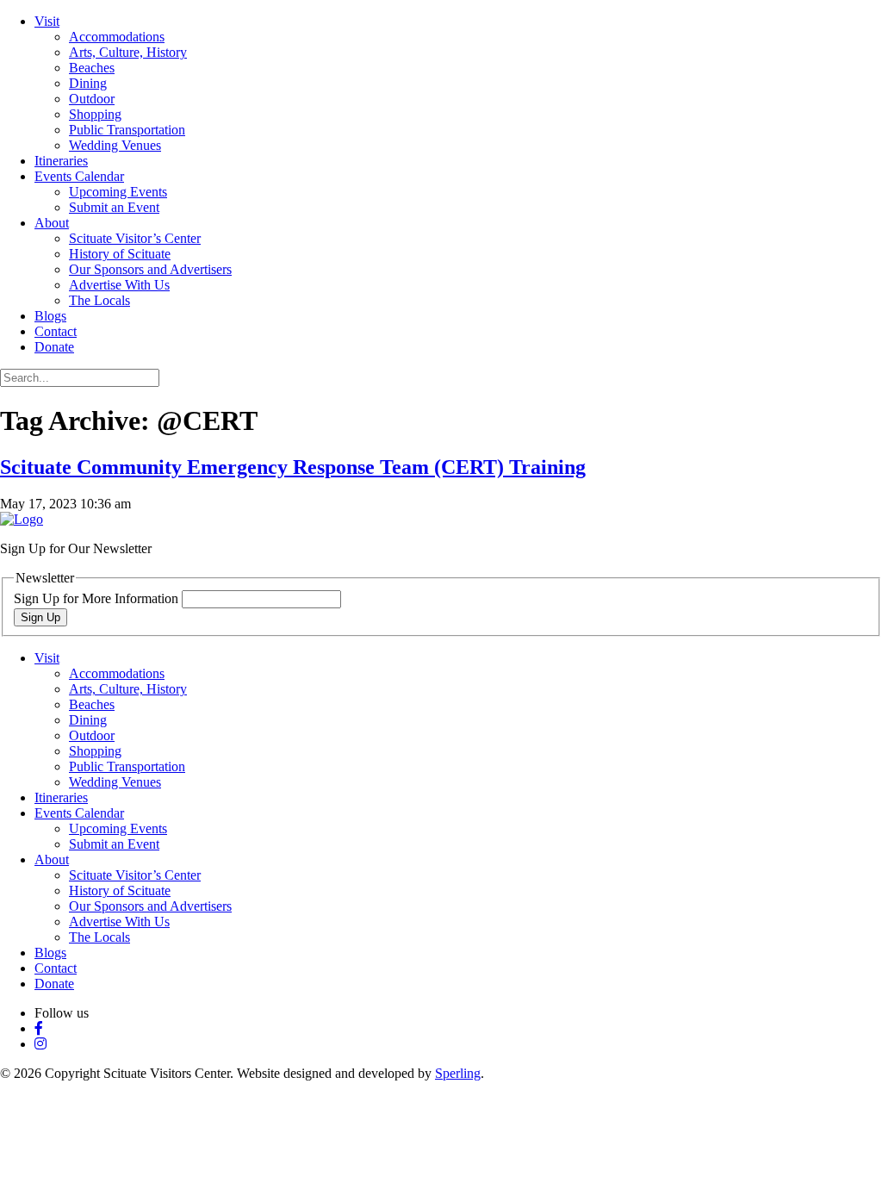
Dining (88, 83)
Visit (46, 21)
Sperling (458, 1073)
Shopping (95, 114)
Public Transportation (127, 129)
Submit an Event (114, 207)
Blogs (50, 315)
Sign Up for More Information (98, 598)
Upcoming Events (118, 191)
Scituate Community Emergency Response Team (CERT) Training (293, 467)
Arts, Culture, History (128, 52)
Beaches (92, 67)
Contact (55, 331)
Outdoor (92, 98)
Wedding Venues (115, 145)
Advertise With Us (119, 284)
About (51, 222)
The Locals (99, 300)
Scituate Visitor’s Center (135, 238)
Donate (54, 346)
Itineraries (61, 160)
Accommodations (117, 36)
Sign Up (40, 617)
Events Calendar (79, 176)
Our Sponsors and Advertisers (150, 269)
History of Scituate (120, 253)
